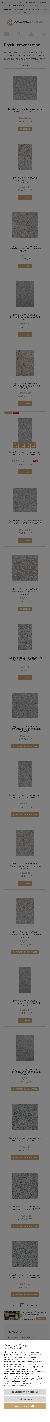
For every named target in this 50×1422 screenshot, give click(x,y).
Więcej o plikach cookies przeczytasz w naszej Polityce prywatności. (22, 1384)
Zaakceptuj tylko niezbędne (25, 1392)
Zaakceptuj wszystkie (25, 1406)
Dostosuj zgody (25, 1399)
